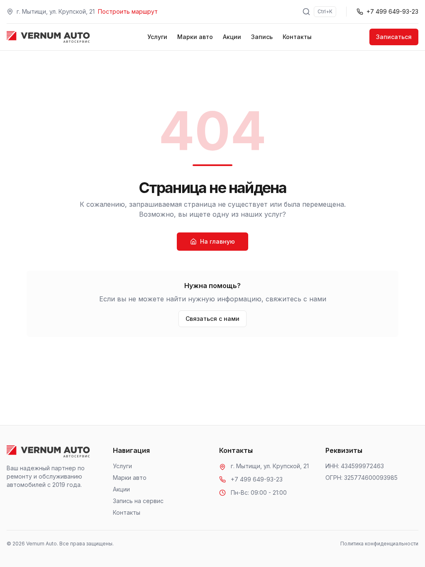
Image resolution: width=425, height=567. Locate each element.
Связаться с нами (212, 318)
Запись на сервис (138, 500)
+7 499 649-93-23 (257, 479)
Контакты (297, 36)
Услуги (157, 36)
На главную (217, 241)
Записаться (394, 36)
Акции (232, 36)
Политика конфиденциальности (379, 543)
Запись (262, 36)
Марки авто (195, 36)
